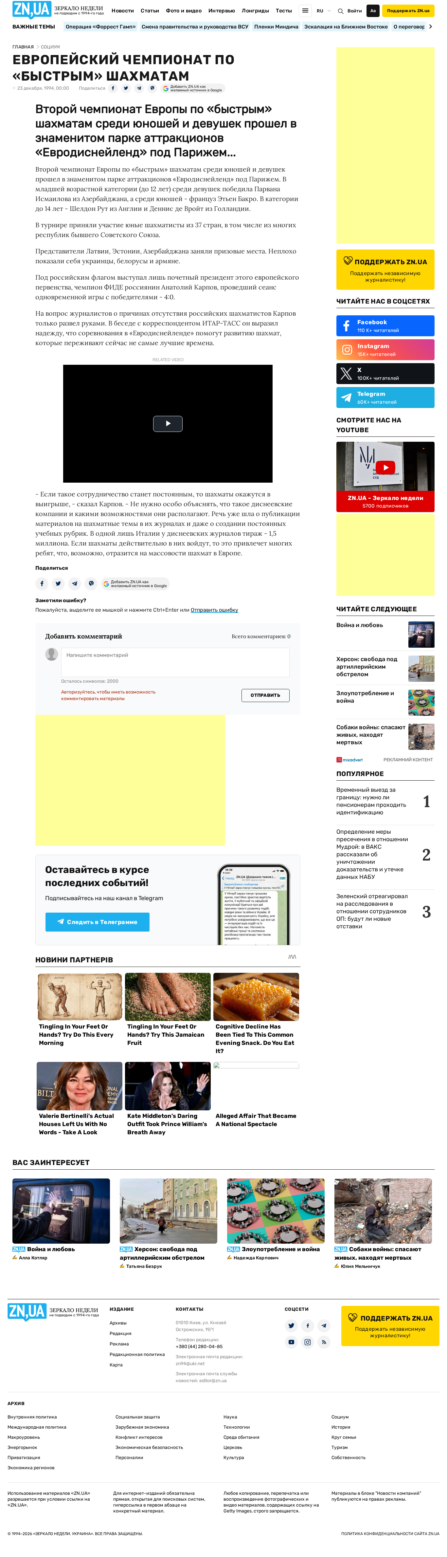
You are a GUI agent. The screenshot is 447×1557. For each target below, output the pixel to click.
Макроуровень (24, 1437)
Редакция (121, 1333)
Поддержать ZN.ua (408, 10)
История (340, 1427)
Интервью (221, 11)
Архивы (118, 1323)
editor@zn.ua (213, 1380)
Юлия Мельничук (360, 1266)
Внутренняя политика (32, 1417)
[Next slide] (429, 26)
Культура (234, 1457)
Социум (340, 1417)
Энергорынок (22, 1447)
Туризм (339, 1447)
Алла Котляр (33, 1258)
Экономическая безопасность (149, 1447)
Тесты (284, 11)
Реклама (119, 1344)
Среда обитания (241, 1437)
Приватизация (24, 1457)
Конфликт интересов (139, 1437)
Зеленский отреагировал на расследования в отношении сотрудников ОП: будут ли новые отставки (372, 911)
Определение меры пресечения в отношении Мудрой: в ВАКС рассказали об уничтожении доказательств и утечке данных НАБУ (372, 854)
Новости (123, 11)
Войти (355, 11)
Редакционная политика (137, 1354)
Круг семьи (343, 1437)
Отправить (265, 695)
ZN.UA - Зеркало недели (385, 498)
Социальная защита (138, 1417)
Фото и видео (184, 11)
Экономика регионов (31, 1468)
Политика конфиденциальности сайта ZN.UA (390, 1533)
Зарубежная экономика (142, 1427)
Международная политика (37, 1427)
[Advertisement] (130, 780)
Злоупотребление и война (365, 697)
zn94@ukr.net (190, 1363)
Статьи (150, 11)
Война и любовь (359, 625)
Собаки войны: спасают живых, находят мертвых (371, 735)
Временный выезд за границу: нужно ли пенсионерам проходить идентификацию (371, 801)
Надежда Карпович (256, 1258)
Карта (116, 1365)
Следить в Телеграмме (102, 922)
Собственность (348, 1457)
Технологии (237, 1427)
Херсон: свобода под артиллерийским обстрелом (366, 667)
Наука (230, 1417)
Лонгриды (255, 11)
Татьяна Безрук (144, 1266)
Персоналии (129, 1457)
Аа (373, 10)
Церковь (233, 1447)
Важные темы (33, 26)
